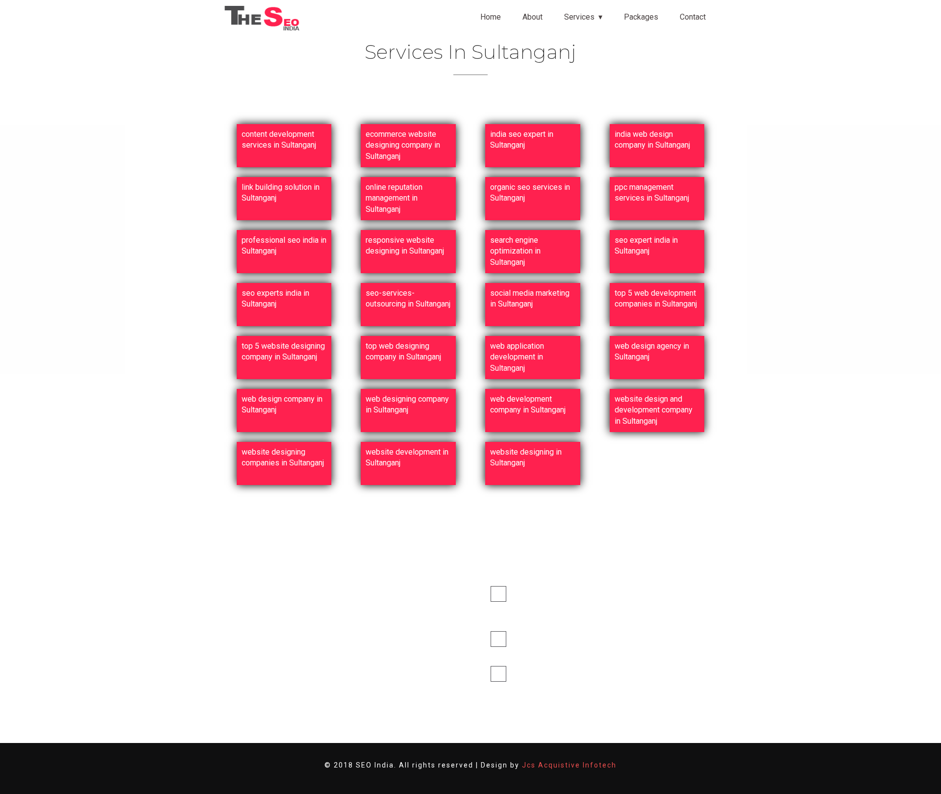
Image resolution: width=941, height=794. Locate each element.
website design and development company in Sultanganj (654, 410)
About (532, 17)
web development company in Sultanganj (528, 404)
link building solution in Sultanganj (281, 192)
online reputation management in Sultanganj (394, 198)
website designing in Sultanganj (526, 457)
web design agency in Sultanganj (652, 351)
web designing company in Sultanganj (407, 404)
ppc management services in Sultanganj (652, 192)
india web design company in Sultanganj (652, 139)
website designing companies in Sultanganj (283, 457)
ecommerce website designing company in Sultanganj (403, 145)
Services (579, 17)
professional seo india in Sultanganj (284, 245)
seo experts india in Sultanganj (275, 298)
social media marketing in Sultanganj (530, 298)
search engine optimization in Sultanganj (515, 251)
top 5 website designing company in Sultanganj (283, 351)
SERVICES (382, 629)
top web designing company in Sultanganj (403, 351)
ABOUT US (384, 610)
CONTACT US (388, 666)
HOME (376, 591)
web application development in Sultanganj (517, 357)
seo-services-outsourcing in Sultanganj (408, 298)
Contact (693, 17)
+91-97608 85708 (549, 673)
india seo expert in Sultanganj (521, 139)
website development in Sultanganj (407, 457)
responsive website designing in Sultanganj (405, 245)
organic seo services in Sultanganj (530, 192)
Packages (641, 17)
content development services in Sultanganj (279, 139)
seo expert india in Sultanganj (646, 245)
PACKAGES (384, 648)
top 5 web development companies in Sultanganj (656, 298)
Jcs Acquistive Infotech (569, 765)
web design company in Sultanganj (282, 404)
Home (490, 17)
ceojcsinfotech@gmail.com (537, 652)
